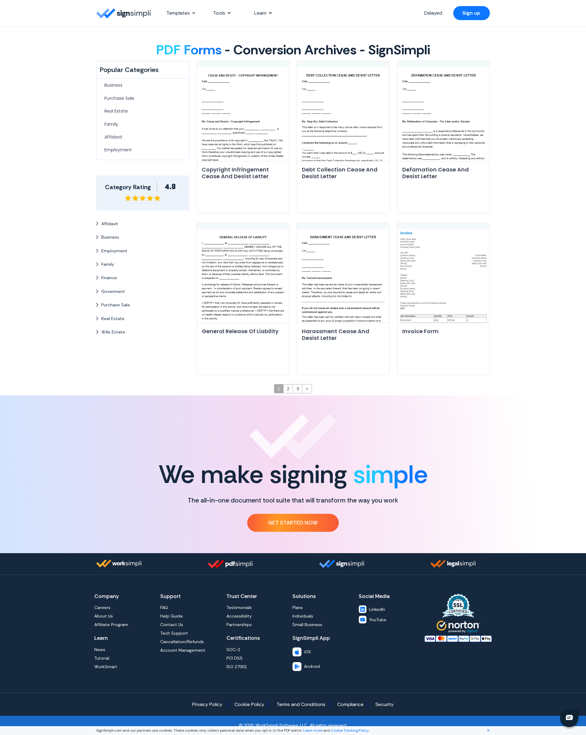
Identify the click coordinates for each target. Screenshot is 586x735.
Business (113, 85)
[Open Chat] (569, 718)
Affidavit (113, 137)
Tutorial (101, 658)
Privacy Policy (207, 704)
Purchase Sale (119, 98)
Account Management (182, 650)
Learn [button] (260, 13)
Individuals (302, 616)
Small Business (307, 624)
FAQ (164, 607)
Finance (109, 277)
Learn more (312, 730)
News (99, 649)
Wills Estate (113, 332)
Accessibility (239, 616)
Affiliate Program (111, 624)
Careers (102, 607)
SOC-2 (233, 649)
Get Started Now (293, 522)
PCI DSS (234, 658)
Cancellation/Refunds (182, 641)
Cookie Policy (249, 704)
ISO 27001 (236, 666)
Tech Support (174, 633)
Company (106, 596)
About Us (103, 616)
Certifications (243, 638)
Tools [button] (219, 13)
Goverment (113, 291)
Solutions (304, 596)
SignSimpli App (311, 638)
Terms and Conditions (301, 704)
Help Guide (171, 616)
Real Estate (116, 111)
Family (111, 124)
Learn (101, 638)
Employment (118, 150)
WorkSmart (105, 666)
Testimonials (239, 607)
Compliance (350, 704)
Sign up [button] (471, 13)
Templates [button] (178, 13)
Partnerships (239, 624)
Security (384, 704)
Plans (297, 607)
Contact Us (171, 624)
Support (170, 596)
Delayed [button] (433, 13)
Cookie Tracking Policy (350, 730)
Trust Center (241, 596)
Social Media (374, 596)
